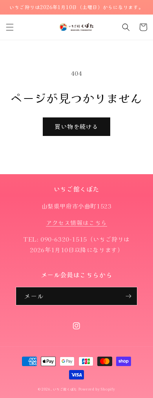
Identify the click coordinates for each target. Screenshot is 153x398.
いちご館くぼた (65, 389)
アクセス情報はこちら (76, 222)
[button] (9, 27)
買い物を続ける (76, 126)
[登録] (128, 296)
